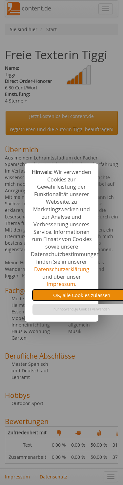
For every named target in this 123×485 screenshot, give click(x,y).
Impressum (61, 284)
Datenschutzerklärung (61, 269)
